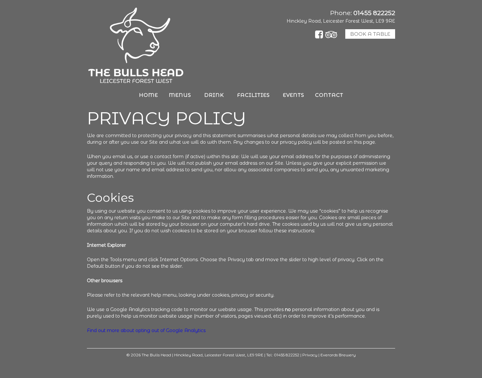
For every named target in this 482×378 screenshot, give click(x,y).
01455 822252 (374, 13)
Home (148, 95)
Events (293, 95)
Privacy (309, 354)
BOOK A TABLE (370, 34)
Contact (329, 95)
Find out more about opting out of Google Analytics (146, 330)
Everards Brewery (338, 354)
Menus (180, 95)
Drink (214, 95)
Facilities (253, 95)
